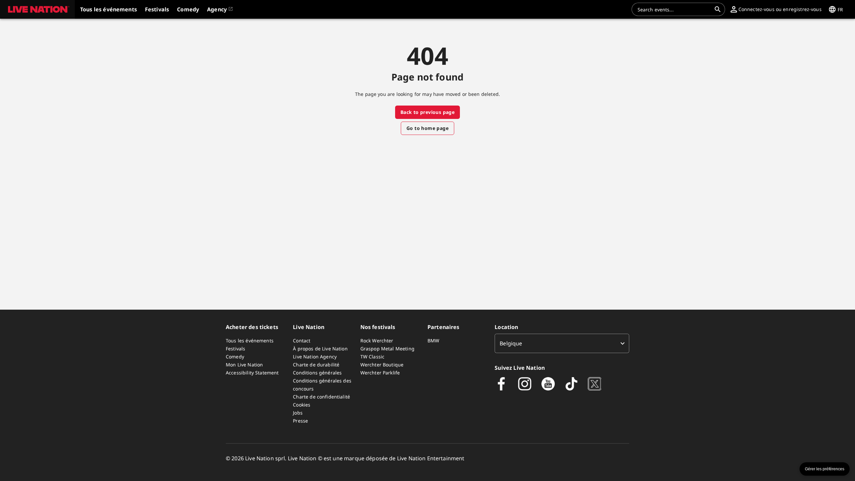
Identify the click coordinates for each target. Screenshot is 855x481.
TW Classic (372, 356)
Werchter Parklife (380, 372)
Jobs (298, 413)
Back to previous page (427, 112)
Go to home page (427, 128)
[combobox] (674, 9)
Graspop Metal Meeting (387, 348)
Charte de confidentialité (321, 396)
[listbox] (562, 343)
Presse (300, 421)
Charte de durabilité (316, 364)
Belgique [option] (511, 343)
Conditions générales (317, 372)
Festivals (235, 348)
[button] (37, 9)
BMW (433, 340)
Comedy (235, 356)
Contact (301, 340)
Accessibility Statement (252, 372)
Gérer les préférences (824, 469)
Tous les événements (250, 340)
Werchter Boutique (382, 364)
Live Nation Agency (315, 356)
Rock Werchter (376, 340)
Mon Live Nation (244, 364)
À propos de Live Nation (320, 348)
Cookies (301, 405)
